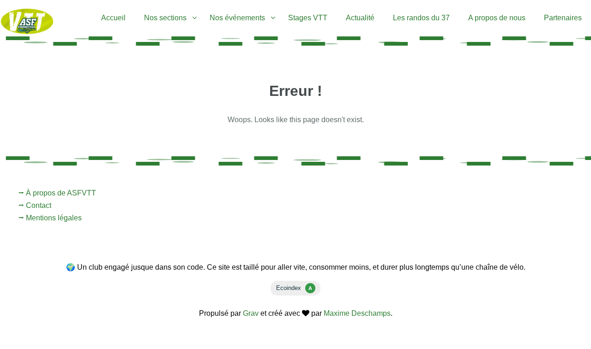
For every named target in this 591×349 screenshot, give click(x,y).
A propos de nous (496, 18)
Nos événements (237, 18)
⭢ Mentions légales (50, 218)
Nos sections (165, 18)
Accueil (113, 18)
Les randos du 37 (421, 18)
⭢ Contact (34, 205)
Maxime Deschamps (357, 313)
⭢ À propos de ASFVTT (57, 193)
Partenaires (563, 18)
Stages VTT (307, 18)
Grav (251, 313)
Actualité (360, 18)
